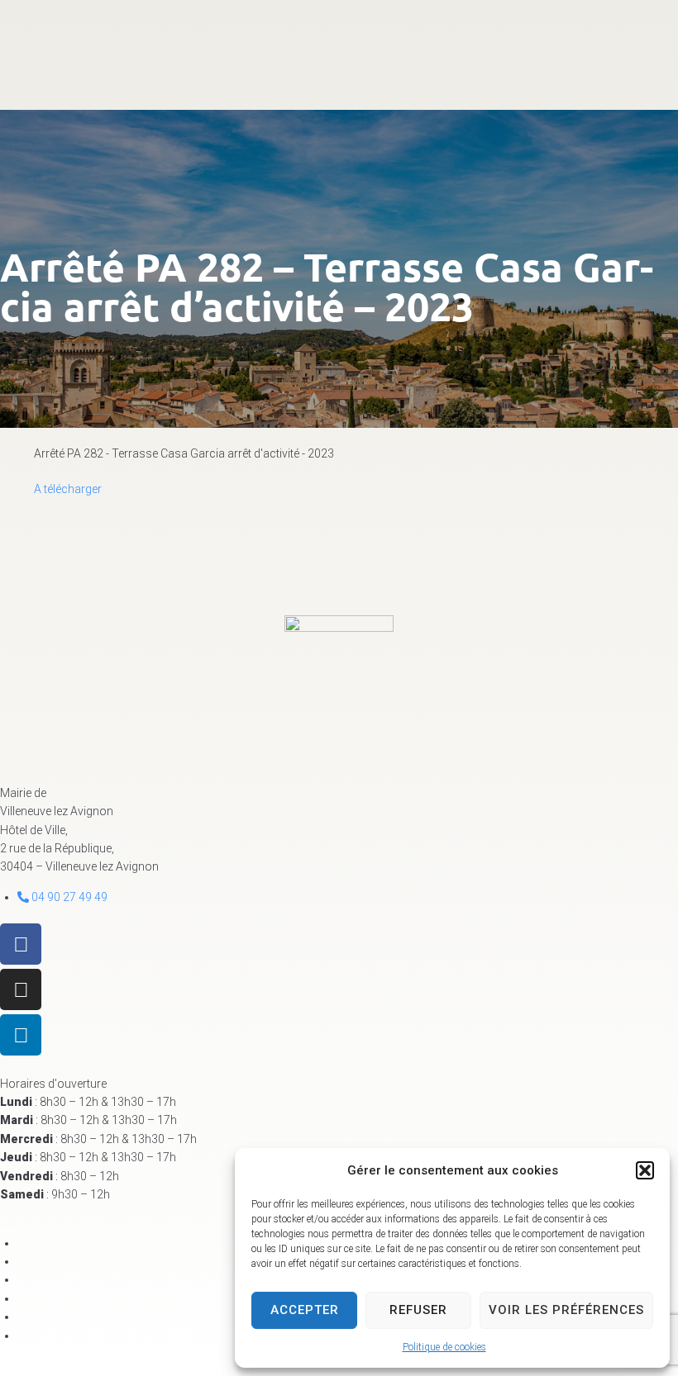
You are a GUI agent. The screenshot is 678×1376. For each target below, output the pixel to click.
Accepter (304, 1309)
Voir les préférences (566, 1309)
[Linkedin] (20, 1035)
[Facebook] (20, 944)
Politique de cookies (444, 1347)
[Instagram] (20, 989)
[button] (645, 1170)
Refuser (418, 1309)
